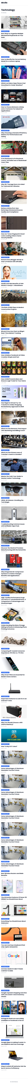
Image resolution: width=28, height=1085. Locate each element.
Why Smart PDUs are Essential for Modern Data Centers (13, 676)
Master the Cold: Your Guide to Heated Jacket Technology (12, 477)
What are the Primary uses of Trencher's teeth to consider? (11, 453)
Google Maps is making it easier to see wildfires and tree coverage (13, 1043)
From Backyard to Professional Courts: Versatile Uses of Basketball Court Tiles (13, 160)
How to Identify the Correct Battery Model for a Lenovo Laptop (13, 60)
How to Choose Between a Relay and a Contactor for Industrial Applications (12, 109)
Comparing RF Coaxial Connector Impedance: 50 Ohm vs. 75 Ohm (13, 652)
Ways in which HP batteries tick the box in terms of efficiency (13, 1067)
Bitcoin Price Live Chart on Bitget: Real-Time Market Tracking (12, 332)
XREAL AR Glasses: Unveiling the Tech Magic (12, 501)
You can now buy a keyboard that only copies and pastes (13, 946)
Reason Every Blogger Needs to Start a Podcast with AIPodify (12, 260)
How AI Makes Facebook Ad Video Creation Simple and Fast (13, 356)
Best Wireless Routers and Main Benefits (12, 874)
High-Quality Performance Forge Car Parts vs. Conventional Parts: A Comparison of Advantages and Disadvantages (13, 600)
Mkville (4, 3)
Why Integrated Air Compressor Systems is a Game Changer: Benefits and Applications (12, 574)
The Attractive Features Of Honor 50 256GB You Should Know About (14, 898)
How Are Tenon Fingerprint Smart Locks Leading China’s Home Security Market (13, 236)
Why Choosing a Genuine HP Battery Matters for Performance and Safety (14, 135)
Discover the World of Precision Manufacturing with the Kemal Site (13, 549)
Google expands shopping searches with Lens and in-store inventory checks (14, 995)
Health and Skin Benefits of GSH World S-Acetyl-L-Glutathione (12, 284)
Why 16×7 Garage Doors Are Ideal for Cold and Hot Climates (12, 185)
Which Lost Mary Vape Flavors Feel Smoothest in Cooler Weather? (13, 84)
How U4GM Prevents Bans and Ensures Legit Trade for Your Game (13, 380)
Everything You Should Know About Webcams (13, 922)
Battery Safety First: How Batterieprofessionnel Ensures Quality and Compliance (12, 210)
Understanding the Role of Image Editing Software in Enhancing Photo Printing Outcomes (14, 627)
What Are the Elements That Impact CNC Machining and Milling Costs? (14, 429)
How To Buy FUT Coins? (9, 746)
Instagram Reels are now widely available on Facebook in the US (12, 1019)
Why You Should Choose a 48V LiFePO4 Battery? (12, 723)
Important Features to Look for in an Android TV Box (14, 700)
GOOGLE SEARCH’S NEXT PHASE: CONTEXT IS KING (12, 970)
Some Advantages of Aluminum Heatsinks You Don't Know (12, 769)
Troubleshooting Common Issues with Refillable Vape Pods (13, 525)
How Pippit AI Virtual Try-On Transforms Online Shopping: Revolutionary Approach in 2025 (12, 405)
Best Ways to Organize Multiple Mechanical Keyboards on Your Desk (12, 35)
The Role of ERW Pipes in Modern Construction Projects (12, 308)
